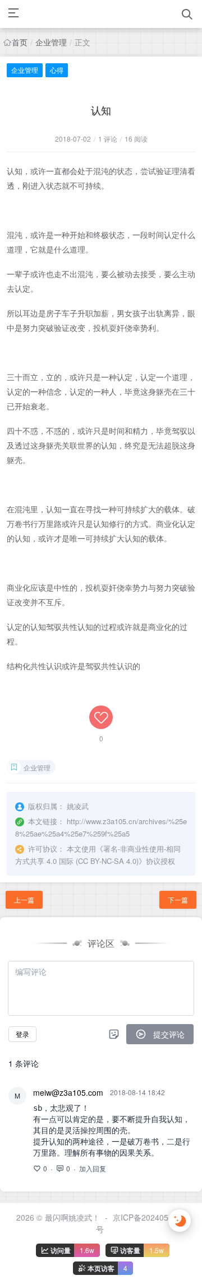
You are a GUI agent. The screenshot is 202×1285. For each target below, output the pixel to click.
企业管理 (51, 42)
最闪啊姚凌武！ (72, 1217)
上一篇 (24, 899)
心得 (56, 69)
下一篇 (178, 899)
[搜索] (187, 14)
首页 (19, 42)
